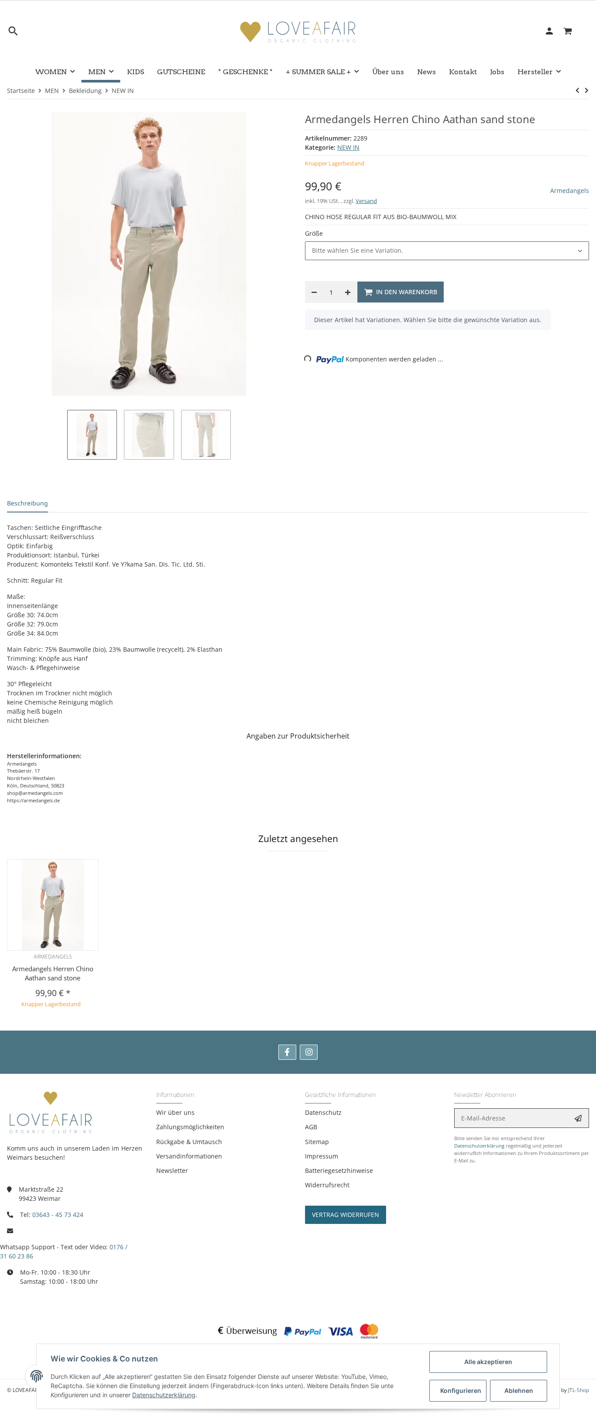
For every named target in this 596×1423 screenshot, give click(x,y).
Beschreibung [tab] (27, 503)
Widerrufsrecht (327, 1185)
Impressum (321, 1156)
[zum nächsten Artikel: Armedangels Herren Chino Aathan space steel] (586, 90)
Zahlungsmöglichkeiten (190, 1127)
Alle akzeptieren (488, 1361)
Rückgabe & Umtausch (189, 1142)
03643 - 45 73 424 (57, 1214)
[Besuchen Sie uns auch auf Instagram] (309, 1052)
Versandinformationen (189, 1156)
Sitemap (317, 1142)
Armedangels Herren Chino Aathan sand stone (52, 973)
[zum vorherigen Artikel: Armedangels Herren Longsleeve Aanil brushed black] (577, 90)
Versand (366, 201)
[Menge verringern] (314, 292)
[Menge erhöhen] (348, 292)
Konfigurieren (460, 1390)
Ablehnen (518, 1390)
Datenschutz (323, 1112)
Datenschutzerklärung (479, 1145)
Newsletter (172, 1170)
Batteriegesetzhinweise (339, 1170)
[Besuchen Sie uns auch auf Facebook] (287, 1052)
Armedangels (569, 190)
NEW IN (348, 147)
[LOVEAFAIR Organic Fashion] (298, 31)
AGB (311, 1127)
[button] (447, 250)
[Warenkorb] (572, 31)
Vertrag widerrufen (345, 1214)
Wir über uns (175, 1112)
